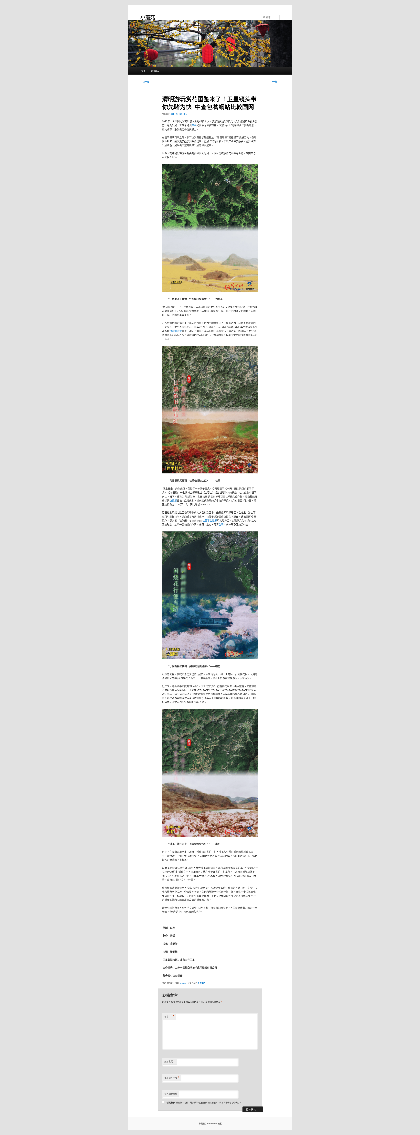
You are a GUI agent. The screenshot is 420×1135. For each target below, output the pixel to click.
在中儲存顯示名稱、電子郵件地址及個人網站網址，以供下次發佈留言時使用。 (203, 1102)
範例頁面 (155, 70)
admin (183, 983)
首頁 (143, 70)
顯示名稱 (169, 1061)
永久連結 (201, 983)
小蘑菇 (147, 17)
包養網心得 (175, 331)
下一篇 (275, 81)
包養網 (173, 500)
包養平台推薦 (209, 520)
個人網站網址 (170, 1093)
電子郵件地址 (171, 1077)
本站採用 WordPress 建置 (210, 1123)
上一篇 (144, 81)
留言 (169, 1016)
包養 (194, 125)
